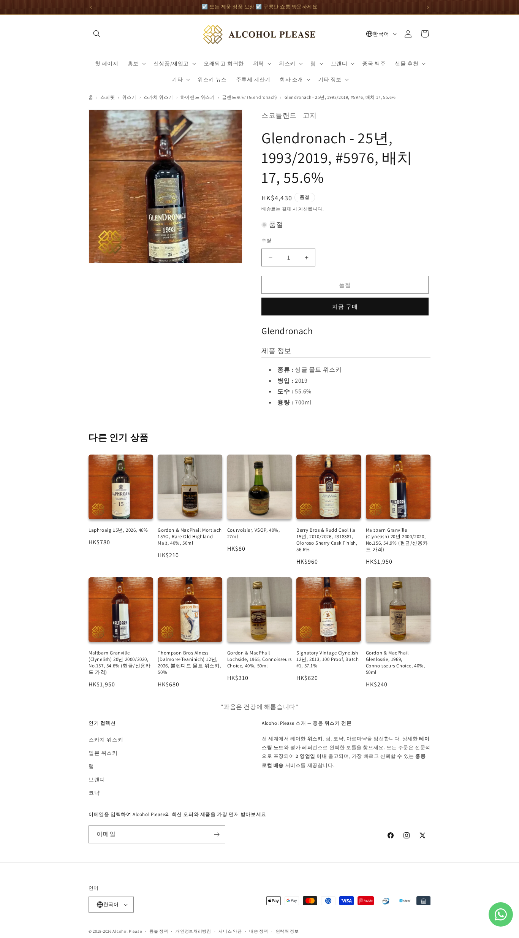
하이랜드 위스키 (197, 97)
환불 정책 (158, 931)
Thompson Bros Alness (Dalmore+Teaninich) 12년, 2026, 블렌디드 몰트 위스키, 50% (189, 662)
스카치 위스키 (158, 97)
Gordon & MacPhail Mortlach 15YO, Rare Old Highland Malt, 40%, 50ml (190, 536)
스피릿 (107, 97)
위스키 (129, 97)
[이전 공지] (91, 7)
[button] (97, 33)
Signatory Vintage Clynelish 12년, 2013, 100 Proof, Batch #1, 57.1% (327, 659)
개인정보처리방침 (193, 931)
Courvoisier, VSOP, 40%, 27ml (253, 533)
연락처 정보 (287, 931)
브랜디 (97, 779)
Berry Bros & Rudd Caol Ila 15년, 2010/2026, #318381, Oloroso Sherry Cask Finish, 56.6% (326, 540)
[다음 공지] (427, 7)
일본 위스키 (103, 752)
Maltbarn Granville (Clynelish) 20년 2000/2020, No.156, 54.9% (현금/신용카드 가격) (397, 540)
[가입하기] (216, 834)
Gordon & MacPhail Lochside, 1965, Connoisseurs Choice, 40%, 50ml (259, 659)
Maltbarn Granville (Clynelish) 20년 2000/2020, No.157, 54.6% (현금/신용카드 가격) (120, 662)
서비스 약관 (230, 931)
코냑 (94, 792)
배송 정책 (258, 931)
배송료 (268, 209)
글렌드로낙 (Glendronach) (249, 97)
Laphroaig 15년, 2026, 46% (118, 530)
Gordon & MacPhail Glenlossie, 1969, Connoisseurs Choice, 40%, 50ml (395, 662)
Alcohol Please (127, 931)
